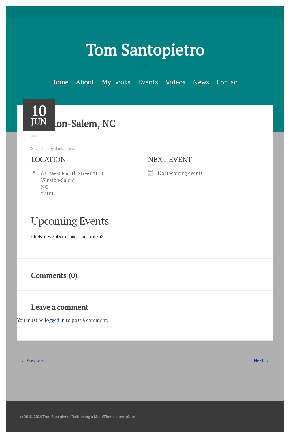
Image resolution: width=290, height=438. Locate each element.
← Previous (32, 360)
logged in (55, 320)
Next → (261, 360)
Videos (175, 81)
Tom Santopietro (145, 49)
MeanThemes (106, 416)
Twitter (136, 12)
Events (148, 81)
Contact (228, 81)
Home (60, 81)
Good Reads (154, 12)
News (201, 81)
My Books (116, 81)
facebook (145, 12)
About (85, 81)
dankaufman (65, 148)
